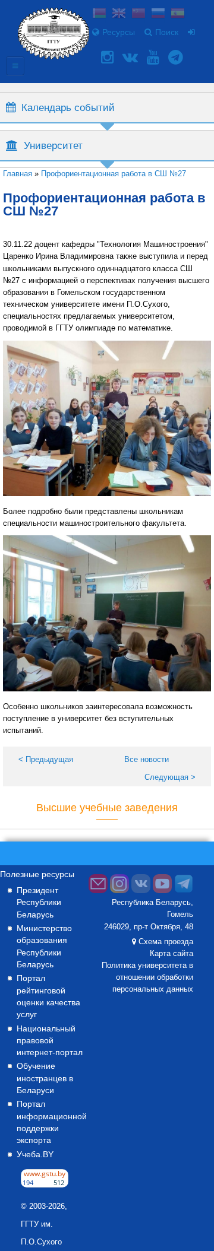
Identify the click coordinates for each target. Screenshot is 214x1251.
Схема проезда (166, 942)
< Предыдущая (45, 759)
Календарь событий (68, 107)
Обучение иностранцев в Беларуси (45, 1077)
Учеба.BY (35, 1154)
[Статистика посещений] (44, 1184)
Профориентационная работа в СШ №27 (113, 173)
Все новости (146, 759)
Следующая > (170, 777)
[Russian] (158, 14)
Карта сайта (171, 954)
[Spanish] (178, 14)
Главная (17, 173)
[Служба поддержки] (98, 891)
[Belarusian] (99, 14)
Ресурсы (118, 32)
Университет (53, 145)
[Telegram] (177, 57)
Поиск (166, 32)
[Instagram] (109, 57)
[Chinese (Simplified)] (138, 14)
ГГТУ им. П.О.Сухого (41, 1233)
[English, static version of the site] (119, 14)
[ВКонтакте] (131, 57)
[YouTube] (154, 57)
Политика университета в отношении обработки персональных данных (147, 977)
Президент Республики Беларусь (39, 902)
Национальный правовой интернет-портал (50, 1040)
